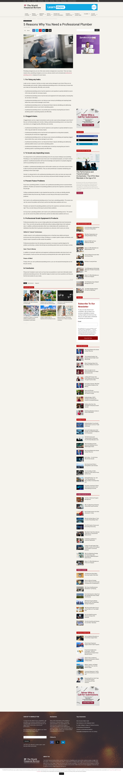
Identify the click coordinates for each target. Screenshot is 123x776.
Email (79, 321)
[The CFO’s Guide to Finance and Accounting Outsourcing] (80, 527)
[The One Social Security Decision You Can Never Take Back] (80, 623)
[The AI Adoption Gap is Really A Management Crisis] (80, 283)
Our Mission (34, 0)
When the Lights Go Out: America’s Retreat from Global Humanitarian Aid (91, 371)
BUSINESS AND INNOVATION (83, 494)
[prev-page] (24, 323)
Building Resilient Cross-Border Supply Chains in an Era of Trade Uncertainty (92, 425)
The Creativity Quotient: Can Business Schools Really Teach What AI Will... (91, 358)
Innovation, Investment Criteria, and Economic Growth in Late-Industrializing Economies (92, 487)
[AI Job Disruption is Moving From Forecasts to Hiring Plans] (80, 229)
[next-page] (27, 323)
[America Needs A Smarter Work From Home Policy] (80, 256)
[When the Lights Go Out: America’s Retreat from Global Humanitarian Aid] (80, 371)
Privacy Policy (63, 0)
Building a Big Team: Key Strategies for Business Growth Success (92, 406)
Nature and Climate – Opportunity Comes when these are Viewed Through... (92, 392)
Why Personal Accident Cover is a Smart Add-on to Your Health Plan (92, 609)
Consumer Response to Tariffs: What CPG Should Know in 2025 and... (92, 673)
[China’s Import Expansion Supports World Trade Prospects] (80, 644)
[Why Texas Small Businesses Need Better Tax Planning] (80, 589)
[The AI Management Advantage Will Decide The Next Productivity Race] (80, 270)
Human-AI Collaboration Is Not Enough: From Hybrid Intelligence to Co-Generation (92, 432)
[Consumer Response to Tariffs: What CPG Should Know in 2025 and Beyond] (80, 673)
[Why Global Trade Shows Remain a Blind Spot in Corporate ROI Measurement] (80, 533)
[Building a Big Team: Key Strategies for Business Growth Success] (80, 405)
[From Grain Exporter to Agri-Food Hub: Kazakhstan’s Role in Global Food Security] (80, 595)
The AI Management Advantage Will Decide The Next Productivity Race (92, 270)
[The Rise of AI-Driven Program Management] (80, 499)
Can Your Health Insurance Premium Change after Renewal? (91, 616)
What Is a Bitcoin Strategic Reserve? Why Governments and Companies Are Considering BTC (92, 582)
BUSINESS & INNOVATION (69, 14)
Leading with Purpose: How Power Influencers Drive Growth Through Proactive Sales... (92, 378)
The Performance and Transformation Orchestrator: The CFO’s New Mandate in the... (92, 438)
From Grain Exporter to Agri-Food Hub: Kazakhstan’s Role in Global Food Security (92, 595)
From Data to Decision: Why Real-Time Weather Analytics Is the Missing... (92, 385)
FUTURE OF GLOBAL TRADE (78, 14)
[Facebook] (33, 30)
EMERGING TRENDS (41, 14)
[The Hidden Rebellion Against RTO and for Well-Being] (80, 290)
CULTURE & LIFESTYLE (93, 14)
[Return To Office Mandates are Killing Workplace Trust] (80, 249)
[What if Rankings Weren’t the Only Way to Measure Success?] (80, 365)
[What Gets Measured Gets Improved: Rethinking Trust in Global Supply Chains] (80, 445)
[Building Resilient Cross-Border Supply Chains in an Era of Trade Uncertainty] (80, 425)
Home (24, 0)
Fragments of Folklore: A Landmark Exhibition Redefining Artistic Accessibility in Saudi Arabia (30, 319)
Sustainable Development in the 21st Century (86, 731)
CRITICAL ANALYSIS (49, 14)
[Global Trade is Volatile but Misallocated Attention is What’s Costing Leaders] (80, 659)
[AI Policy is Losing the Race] (80, 263)
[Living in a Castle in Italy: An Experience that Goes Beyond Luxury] (48, 311)
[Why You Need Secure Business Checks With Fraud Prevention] (80, 506)
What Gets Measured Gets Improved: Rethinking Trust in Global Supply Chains (91, 445)
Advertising (52, 0)
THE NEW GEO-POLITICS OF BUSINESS (58, 14)
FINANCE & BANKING (34, 14)
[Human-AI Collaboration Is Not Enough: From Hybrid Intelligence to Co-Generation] (80, 431)
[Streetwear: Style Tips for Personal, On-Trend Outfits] (31, 295)
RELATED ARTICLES (28, 287)
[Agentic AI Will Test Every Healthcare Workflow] (80, 242)
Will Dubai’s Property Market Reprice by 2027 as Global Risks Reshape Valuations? (92, 602)
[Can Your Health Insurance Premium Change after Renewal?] (80, 616)
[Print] (50, 30)
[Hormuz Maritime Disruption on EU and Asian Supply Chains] (80, 638)
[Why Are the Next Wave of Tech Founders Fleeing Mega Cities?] (80, 520)
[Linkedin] (43, 30)
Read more (80, 192)
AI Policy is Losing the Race (91, 261)
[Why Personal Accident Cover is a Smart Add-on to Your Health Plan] (80, 609)
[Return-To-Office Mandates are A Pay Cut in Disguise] (80, 276)
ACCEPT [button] (61, 773)
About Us (29, 0)
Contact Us (58, 0)
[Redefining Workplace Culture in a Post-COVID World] (80, 412)
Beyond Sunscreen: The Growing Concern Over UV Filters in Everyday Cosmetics (65, 319)
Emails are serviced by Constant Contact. (87, 334)
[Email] (46, 30)
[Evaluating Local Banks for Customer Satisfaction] (80, 540)
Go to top (71, 279)
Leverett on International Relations (84, 729)
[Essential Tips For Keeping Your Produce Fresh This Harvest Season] (48, 295)
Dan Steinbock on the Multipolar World (85, 723)
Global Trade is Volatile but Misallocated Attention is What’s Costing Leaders (92, 659)
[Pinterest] (40, 30)
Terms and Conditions (72, 0)
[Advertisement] (87, 209)
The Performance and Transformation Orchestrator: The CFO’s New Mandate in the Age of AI (87, 175)
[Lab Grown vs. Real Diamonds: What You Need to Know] (65, 295)
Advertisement (31, 283)
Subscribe (47, 0)
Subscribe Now (88, 338)
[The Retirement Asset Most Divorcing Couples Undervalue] (80, 575)
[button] (98, 0)
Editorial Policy (40, 0)
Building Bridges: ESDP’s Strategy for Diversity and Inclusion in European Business (91, 399)
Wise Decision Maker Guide (82, 721)
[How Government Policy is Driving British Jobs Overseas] (80, 465)
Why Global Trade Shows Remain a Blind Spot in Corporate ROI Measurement (92, 533)
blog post (37, 283)
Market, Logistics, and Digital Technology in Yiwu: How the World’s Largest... (91, 666)
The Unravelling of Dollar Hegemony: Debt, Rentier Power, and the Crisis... (92, 472)
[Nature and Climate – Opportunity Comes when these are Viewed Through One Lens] (80, 392)
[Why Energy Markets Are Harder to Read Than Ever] (80, 351)
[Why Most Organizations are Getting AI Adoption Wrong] (80, 236)
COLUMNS (86, 13)
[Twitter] (37, 30)
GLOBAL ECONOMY (27, 14)
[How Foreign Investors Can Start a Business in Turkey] (80, 513)
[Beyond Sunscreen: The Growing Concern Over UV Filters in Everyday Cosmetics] (65, 311)
